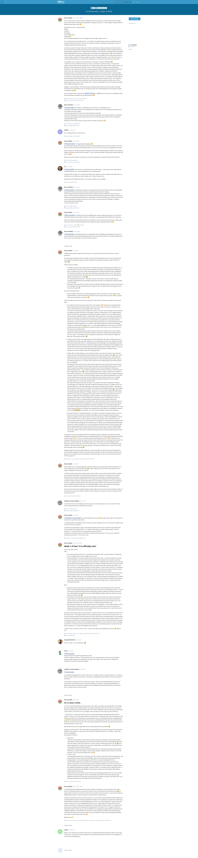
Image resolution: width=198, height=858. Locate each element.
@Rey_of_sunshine (90, 93)
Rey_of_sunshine (70, 144)
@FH (99, 93)
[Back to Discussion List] (2, 2)
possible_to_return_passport (73, 518)
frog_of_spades (70, 107)
